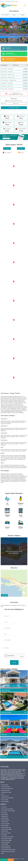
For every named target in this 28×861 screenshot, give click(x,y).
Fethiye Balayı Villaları (7, 840)
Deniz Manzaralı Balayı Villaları (8, 849)
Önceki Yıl (7, 148)
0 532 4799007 (8, 1)
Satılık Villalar (5, 831)
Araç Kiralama (5, 784)
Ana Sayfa (4, 807)
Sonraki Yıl (20, 148)
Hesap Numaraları (6, 786)
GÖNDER (14, 662)
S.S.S (3, 794)
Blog (3, 853)
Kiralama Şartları (5, 790)
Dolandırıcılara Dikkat (6, 792)
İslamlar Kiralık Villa (6, 847)
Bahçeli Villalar (5, 825)
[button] (27, 19)
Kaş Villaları (4, 834)
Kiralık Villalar (5, 816)
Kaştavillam (16, 858)
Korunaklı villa (5, 821)
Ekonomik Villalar (5, 820)
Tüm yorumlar (5, 799)
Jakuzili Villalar (5, 814)
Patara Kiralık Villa (6, 846)
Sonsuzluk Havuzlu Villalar (8, 836)
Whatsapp (4, 860)
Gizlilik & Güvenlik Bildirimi (7, 797)
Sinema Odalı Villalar (6, 833)
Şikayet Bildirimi (5, 801)
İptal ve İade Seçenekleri (7, 788)
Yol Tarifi (4, 595)
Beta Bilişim (22, 858)
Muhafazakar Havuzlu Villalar (8, 851)
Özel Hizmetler (5, 795)
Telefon (11, 860)
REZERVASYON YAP (14, 107)
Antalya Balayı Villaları (7, 829)
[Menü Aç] (25, 5)
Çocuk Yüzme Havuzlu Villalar (8, 810)
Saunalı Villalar (5, 844)
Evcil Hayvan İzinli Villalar (7, 808)
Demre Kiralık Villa (6, 842)
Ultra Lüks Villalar (6, 823)
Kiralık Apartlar (5, 818)
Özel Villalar (4, 812)
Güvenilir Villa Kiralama (7, 838)
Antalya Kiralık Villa (6, 827)
